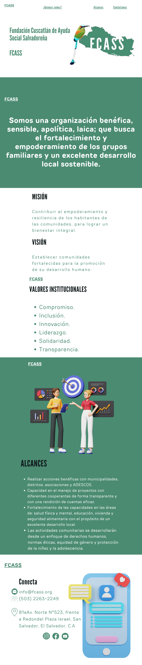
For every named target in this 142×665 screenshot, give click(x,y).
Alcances (98, 7)
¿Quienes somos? (52, 7)
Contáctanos (120, 7)
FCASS (9, 5)
